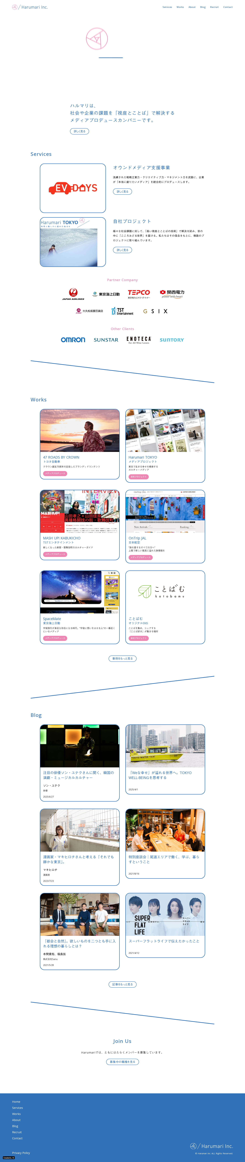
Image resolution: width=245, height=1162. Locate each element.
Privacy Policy (21, 1153)
